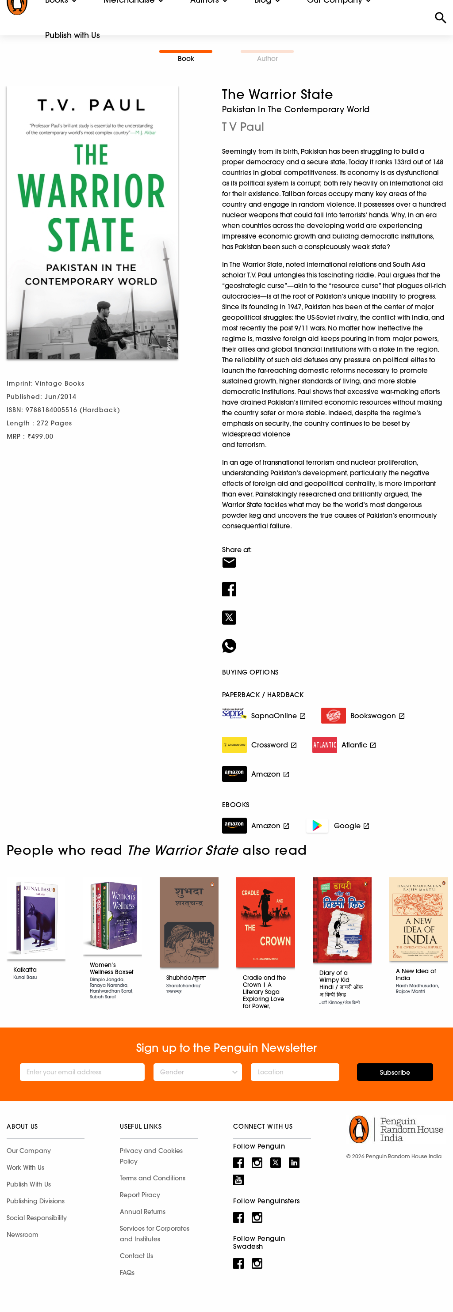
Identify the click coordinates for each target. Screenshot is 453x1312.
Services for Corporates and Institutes (154, 1234)
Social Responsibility (37, 1218)
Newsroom (22, 1235)
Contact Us (136, 1256)
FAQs (127, 1273)
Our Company (29, 1151)
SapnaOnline (274, 715)
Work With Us (25, 1168)
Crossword (269, 744)
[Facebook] (334, 583)
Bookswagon (373, 715)
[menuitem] (72, 35)
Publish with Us (72, 35)
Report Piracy (140, 1195)
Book (186, 58)
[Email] (334, 557)
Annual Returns (142, 1212)
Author (267, 58)
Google (347, 825)
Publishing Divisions (36, 1201)
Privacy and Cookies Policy (151, 1156)
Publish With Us (29, 1184)
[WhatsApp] (334, 640)
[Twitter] (334, 612)
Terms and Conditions (152, 1178)
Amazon (265, 774)
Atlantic (354, 744)
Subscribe (395, 1073)
